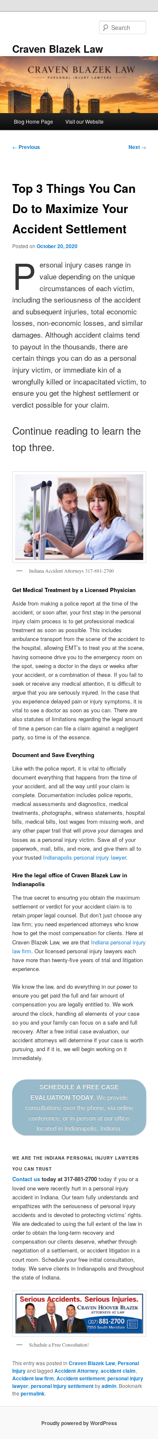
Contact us (26, 1179)
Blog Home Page (33, 121)
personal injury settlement (62, 1386)
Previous (26, 147)
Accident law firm (33, 1378)
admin (109, 1386)
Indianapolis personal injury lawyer (84, 857)
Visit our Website (84, 121)
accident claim (118, 1370)
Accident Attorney (76, 1370)
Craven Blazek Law (57, 48)
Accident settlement (80, 1378)
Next (137, 147)
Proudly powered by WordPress (79, 1423)
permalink (33, 1393)
